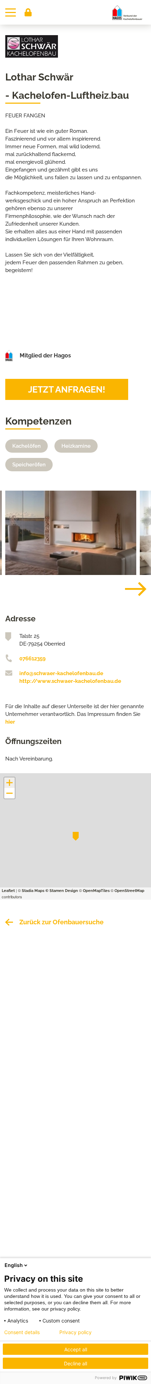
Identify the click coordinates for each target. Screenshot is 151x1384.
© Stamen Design (61, 890)
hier (10, 722)
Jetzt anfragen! (66, 389)
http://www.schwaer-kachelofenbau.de (70, 681)
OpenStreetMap (129, 890)
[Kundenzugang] (28, 12)
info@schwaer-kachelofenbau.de (61, 673)
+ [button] (9, 782)
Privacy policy (75, 1332)
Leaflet (8, 890)
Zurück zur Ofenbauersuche (61, 922)
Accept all (75, 1349)
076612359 (32, 658)
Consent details (22, 1332)
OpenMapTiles (96, 890)
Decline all (75, 1363)
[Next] (130, 589)
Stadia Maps (33, 890)
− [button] (10, 793)
